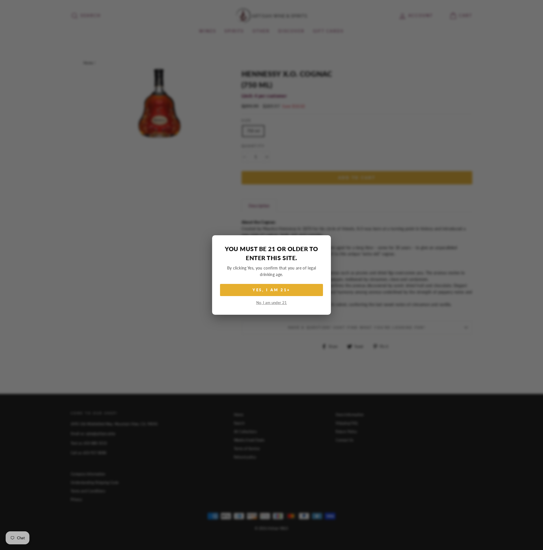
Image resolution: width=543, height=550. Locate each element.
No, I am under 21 (271, 303)
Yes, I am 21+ (272, 290)
